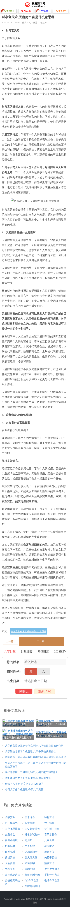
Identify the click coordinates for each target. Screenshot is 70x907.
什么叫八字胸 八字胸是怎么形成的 (24, 783)
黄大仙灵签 (31, 857)
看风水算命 (50, 834)
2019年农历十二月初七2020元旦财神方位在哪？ (31, 772)
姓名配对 (10, 846)
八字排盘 (30, 823)
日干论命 (30, 817)
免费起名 (10, 834)
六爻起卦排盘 (32, 828)
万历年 (28, 840)
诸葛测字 (30, 863)
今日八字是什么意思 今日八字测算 (24, 789)
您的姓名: (14, 662)
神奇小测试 (11, 840)
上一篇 (9, 641)
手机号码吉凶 (51, 874)
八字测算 (33, 22)
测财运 (24, 691)
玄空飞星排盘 (12, 828)
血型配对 (10, 851)
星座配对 (49, 846)
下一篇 (40, 641)
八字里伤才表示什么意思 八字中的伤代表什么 (30, 751)
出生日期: (14, 681)
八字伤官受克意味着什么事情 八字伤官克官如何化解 (34, 745)
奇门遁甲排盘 (51, 828)
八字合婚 (49, 840)
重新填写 (44, 691)
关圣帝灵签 (50, 857)
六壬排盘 (49, 823)
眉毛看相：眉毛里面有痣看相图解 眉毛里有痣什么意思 (35, 757)
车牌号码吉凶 (32, 886)
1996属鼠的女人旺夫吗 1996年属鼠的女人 (28, 778)
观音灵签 (49, 851)
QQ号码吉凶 (31, 880)
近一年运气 (11, 823)
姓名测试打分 (32, 834)
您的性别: (14, 671)
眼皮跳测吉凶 (12, 874)
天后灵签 (10, 863)
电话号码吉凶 (51, 880)
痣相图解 (30, 869)
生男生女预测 (51, 869)
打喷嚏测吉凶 (32, 874)
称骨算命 (49, 817)
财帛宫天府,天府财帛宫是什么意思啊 (28, 631)
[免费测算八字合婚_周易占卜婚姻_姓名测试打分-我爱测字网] (35, 4)
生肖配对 (30, 846)
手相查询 (10, 869)
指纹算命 (49, 863)
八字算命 (10, 817)
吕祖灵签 (10, 857)
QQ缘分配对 (31, 851)
